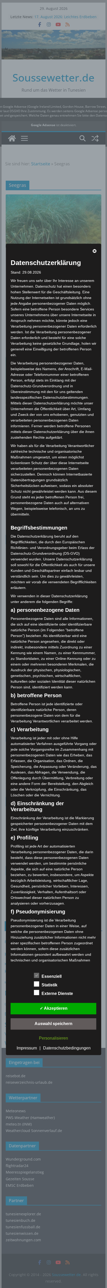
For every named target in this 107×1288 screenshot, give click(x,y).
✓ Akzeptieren (54, 1008)
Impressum (27, 1048)
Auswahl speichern (53, 1023)
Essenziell (52, 976)
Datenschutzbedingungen (67, 1048)
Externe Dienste (57, 993)
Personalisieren (53, 1038)
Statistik (49, 985)
